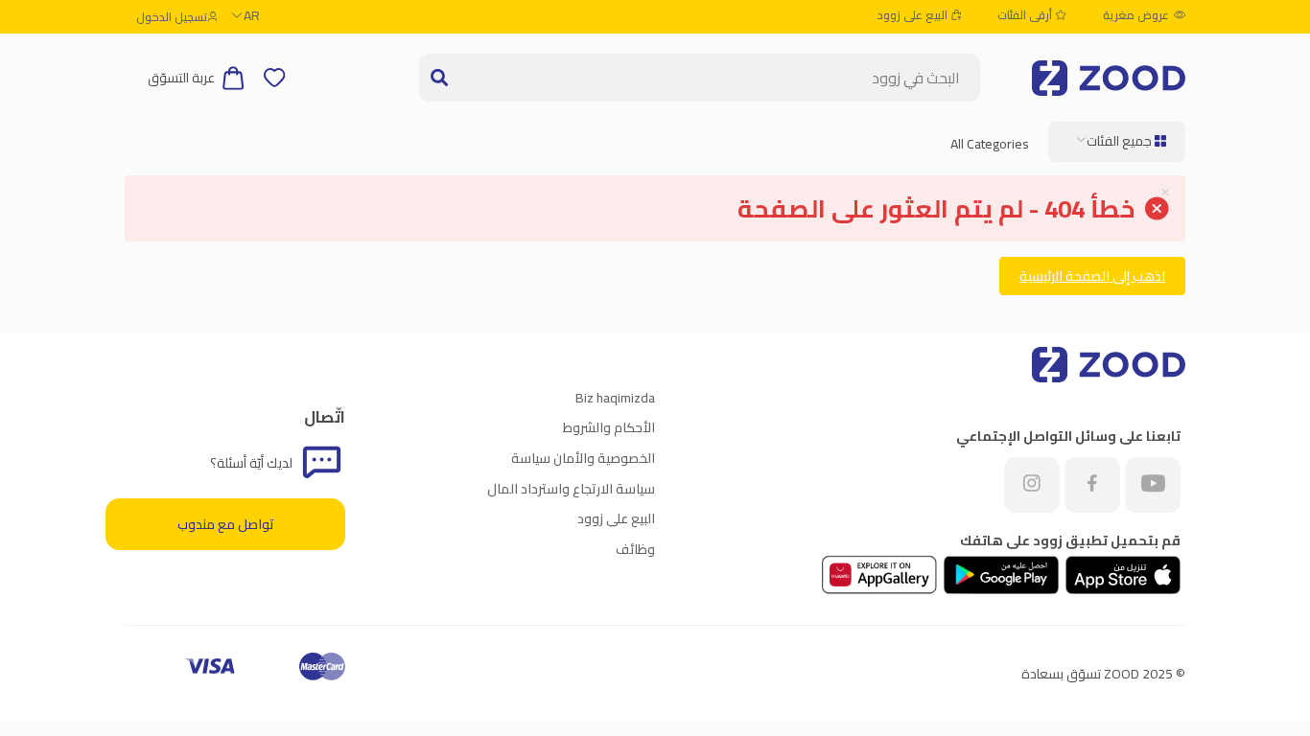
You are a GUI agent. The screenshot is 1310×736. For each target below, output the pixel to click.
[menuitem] (1116, 142)
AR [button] (252, 15)
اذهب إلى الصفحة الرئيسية (1092, 276)
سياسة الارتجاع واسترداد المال (571, 488)
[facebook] (1092, 485)
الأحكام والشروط (609, 427)
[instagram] (1032, 485)
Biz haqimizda (615, 397)
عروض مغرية (1136, 15)
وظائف (635, 549)
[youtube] (1153, 485)
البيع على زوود (913, 15)
